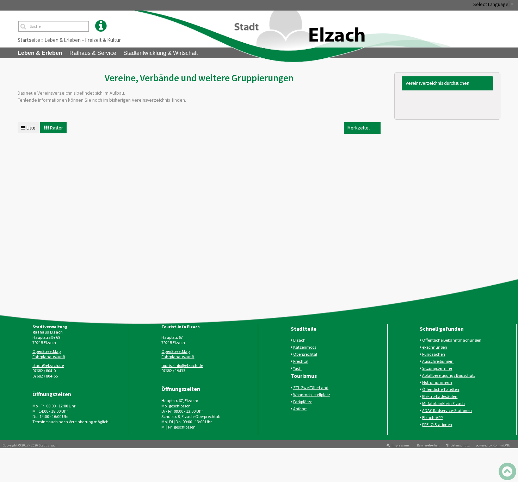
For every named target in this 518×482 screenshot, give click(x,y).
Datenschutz (460, 445)
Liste (30, 128)
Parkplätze (302, 401)
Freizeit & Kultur (103, 40)
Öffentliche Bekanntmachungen (451, 340)
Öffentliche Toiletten (440, 389)
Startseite (29, 40)
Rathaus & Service (92, 53)
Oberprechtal (305, 354)
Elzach (299, 340)
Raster (56, 128)
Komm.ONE (501, 445)
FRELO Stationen (437, 424)
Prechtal (300, 361)
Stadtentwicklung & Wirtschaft (160, 53)
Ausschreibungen (438, 361)
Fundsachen (433, 354)
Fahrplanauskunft (48, 356)
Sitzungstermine (437, 368)
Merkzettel (361, 127)
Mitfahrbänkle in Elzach (443, 403)
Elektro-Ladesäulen (439, 396)
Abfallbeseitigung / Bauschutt (448, 375)
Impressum (400, 445)
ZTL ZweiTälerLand (310, 387)
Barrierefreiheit (428, 445)
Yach (297, 368)
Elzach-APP (432, 417)
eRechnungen (434, 347)
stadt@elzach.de (48, 365)
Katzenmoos (304, 347)
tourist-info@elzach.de (182, 365)
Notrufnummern (437, 382)
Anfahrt (300, 408)
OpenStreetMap (46, 351)
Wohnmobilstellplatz (311, 394)
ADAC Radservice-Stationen (447, 410)
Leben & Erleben (62, 40)
